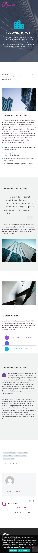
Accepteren (13, 550)
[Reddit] (16, 463)
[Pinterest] (8, 463)
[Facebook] (3, 463)
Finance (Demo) (18, 77)
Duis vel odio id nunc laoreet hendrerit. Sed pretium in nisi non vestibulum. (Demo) (22, 511)
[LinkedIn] (13, 463)
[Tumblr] (11, 463)
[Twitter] (5, 463)
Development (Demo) (9, 453)
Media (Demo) (7, 456)
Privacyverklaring (29, 547)
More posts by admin (14, 491)
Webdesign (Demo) (9, 459)
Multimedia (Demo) (20, 456)
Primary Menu (34, 4)
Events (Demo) (6, 77)
